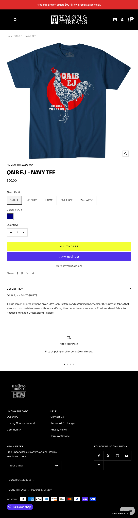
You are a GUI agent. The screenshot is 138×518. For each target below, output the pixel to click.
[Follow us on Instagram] (117, 455)
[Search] (15, 19)
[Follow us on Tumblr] (99, 465)
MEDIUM (31, 200)
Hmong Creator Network (21, 423)
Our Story (12, 416)
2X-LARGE (86, 200)
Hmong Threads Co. (20, 164)
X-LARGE (67, 200)
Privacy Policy (58, 429)
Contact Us (57, 416)
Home (10, 36)
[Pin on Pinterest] (22, 273)
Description (15, 288)
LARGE (49, 200)
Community (14, 429)
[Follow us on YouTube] (126, 455)
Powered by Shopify (41, 489)
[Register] (56, 465)
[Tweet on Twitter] (27, 273)
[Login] (122, 19)
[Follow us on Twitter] (108, 455)
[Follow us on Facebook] (99, 455)
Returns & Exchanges (62, 423)
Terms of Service (60, 436)
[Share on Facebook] (17, 273)
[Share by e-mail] (33, 273)
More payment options (69, 265)
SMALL (14, 200)
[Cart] (129, 19)
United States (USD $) (20, 479)
